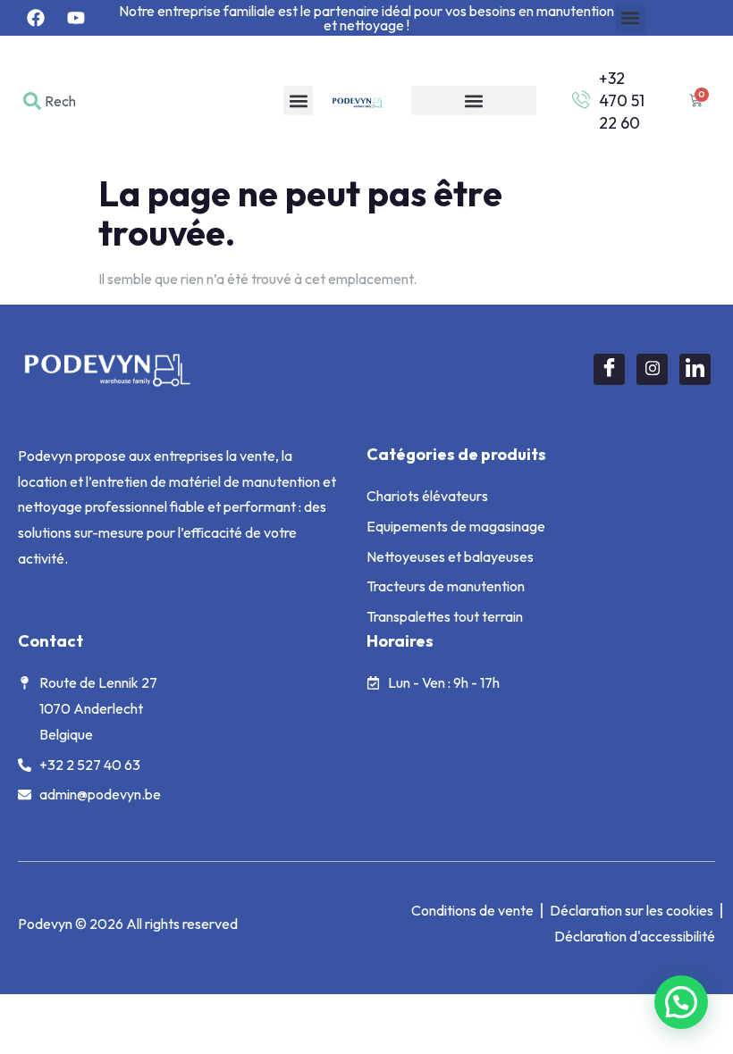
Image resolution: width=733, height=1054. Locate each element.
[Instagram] (652, 369)
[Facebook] (609, 369)
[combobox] (54, 101)
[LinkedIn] (695, 369)
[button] (630, 18)
